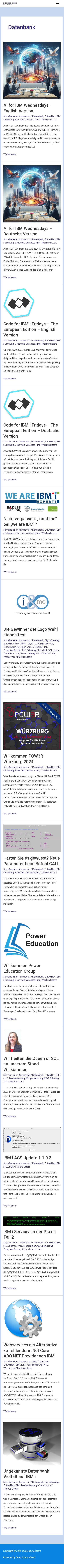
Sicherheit (20, 119)
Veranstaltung (33, 119)
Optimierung (41, 647)
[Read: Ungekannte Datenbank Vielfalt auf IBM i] (31, 1443)
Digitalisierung (51, 640)
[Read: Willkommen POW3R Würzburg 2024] (31, 726)
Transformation (11, 653)
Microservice (46, 643)
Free (17, 643)
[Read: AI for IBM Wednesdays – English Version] (31, 70)
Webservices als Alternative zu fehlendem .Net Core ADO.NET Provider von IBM (30, 1350)
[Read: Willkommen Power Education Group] (31, 940)
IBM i (23, 643)
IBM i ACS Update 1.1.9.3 (27, 1157)
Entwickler (49, 116)
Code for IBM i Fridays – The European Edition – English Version (30, 330)
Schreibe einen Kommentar (16, 116)
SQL (50, 650)
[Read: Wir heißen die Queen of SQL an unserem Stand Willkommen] (13, 1040)
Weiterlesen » (10, 154)
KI (32, 643)
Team (56, 650)
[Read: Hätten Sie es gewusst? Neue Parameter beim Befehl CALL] (31, 838)
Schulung (9, 119)
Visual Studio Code (45, 653)
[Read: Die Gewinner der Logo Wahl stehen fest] (31, 602)
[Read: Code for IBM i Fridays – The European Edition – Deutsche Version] (18, 404)
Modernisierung (11, 647)
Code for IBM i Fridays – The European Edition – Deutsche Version (31, 431)
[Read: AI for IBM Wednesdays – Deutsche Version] (31, 193)
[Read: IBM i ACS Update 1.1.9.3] (31, 1139)
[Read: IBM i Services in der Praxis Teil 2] (31, 1220)
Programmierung (12, 650)
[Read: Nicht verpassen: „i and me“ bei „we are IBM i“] (31, 501)
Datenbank (37, 116)
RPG (23, 650)
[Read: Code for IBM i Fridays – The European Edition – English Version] (18, 303)
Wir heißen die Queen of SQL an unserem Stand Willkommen (31, 1064)
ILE (28, 643)
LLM (36, 643)
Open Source (27, 647)
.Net (34, 1361)
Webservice (9, 657)
